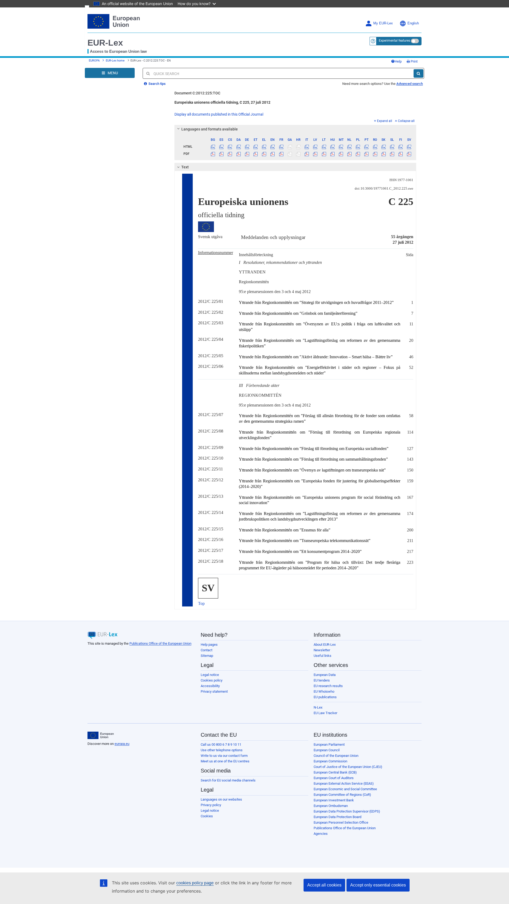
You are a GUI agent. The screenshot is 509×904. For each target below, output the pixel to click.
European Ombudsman (331, 806)
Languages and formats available (209, 129)
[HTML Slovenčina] (383, 146)
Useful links (322, 656)
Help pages (209, 645)
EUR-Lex (105, 42)
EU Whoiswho (324, 691)
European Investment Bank (334, 800)
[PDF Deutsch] (247, 153)
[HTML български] (213, 146)
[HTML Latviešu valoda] (315, 146)
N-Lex (318, 707)
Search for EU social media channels (228, 780)
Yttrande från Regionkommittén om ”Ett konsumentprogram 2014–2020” (300, 551)
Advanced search (409, 84)
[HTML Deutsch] (247, 146)
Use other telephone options (222, 750)
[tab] (295, 129)
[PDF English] (273, 153)
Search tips (157, 84)
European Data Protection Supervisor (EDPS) (347, 811)
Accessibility (210, 686)
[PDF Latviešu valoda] (315, 153)
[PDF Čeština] (230, 153)
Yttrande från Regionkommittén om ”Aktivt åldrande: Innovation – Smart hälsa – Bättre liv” (316, 357)
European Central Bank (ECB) (335, 772)
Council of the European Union (336, 756)
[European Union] (100, 735)
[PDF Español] (221, 153)
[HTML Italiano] (307, 146)
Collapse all (406, 121)
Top (201, 603)
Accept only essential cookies (378, 885)
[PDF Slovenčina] (383, 153)
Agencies (321, 834)
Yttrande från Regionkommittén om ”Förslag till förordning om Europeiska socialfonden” (313, 448)
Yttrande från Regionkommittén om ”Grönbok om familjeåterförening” (298, 313)
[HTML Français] (281, 146)
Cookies (207, 816)
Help (398, 61)
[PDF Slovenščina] (392, 153)
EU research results (328, 686)
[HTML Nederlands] (349, 146)
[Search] (418, 73)
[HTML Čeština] (230, 146)
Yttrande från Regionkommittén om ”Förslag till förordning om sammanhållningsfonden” (313, 459)
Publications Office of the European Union (160, 643)
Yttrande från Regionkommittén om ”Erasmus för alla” (284, 530)
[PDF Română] (375, 153)
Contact (206, 650)
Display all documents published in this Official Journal (218, 114)
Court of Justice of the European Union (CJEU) (348, 767)
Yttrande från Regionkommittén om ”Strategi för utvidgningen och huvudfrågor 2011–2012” (316, 302)
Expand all (384, 121)
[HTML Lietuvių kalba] (324, 146)
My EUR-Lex (383, 23)
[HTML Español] (221, 146)
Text (185, 167)
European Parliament (329, 744)
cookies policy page (195, 883)
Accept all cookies (324, 885)
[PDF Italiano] (307, 153)
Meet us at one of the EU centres (225, 761)
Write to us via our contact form (224, 756)
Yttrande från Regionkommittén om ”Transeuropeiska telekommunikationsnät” (304, 540)
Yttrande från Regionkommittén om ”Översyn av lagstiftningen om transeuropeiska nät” (312, 470)
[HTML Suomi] (401, 146)
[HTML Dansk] (238, 146)
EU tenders (322, 680)
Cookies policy (211, 680)
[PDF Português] (366, 153)
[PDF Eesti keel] (255, 153)
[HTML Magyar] (332, 146)
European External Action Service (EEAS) (344, 783)
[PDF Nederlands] (349, 153)
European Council (327, 750)
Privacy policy (211, 805)
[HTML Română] (375, 146)
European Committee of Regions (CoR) (342, 795)
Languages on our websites (221, 799)
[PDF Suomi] (401, 153)
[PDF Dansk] (238, 153)
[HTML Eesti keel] (255, 146)
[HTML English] (273, 146)
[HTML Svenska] (409, 146)
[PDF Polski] (358, 153)
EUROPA (94, 60)
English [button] (413, 23)
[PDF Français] (281, 153)
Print (414, 61)
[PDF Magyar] (332, 153)
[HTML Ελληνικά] (264, 146)
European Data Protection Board (337, 817)
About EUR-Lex (325, 645)
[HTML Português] (366, 146)
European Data (325, 675)
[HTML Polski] (358, 146)
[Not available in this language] (290, 146)
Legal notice (210, 675)
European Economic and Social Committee (345, 789)
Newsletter (322, 650)
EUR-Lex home (115, 60)
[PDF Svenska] (409, 153)
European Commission (330, 761)
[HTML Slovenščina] (392, 146)
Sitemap (207, 656)
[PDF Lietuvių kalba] (324, 153)
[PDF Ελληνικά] (264, 153)
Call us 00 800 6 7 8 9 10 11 (221, 744)
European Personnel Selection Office (341, 822)
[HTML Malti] (341, 146)
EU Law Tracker (325, 713)
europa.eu (122, 744)
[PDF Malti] (341, 153)
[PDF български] (213, 153)
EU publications (325, 697)
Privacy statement (214, 691)
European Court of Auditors (334, 778)
